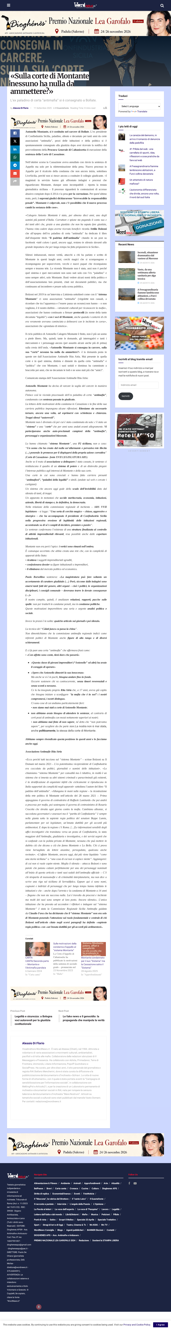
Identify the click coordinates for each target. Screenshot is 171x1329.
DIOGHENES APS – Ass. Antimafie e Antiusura (56, 1235)
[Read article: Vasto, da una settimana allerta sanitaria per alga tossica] (126, 274)
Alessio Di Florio (20, 108)
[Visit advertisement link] (85, 23)
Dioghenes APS (109, 1188)
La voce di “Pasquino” (87, 1209)
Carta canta (60, 1188)
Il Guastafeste (62, 108)
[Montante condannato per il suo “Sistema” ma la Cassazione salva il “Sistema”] (93, 949)
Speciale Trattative (107, 1219)
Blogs (60, 1230)
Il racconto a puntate (44, 1204)
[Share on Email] (15, 174)
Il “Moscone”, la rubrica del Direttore (51, 1198)
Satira (52, 1219)
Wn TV (104, 1224)
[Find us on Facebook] (129, 1184)
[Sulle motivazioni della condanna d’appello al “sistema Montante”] (67, 959)
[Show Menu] (8, 5)
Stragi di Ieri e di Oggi (53, 1224)
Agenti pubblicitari (74, 1230)
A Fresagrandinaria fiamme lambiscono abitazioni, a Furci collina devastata (144, 170)
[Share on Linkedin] (15, 149)
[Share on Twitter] (15, 141)
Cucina (84, 1188)
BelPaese (38, 1188)
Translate (142, 111)
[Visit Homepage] (85, 5)
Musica (94, 1214)
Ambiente (65, 1183)
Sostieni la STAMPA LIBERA (105, 1240)
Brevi (49, 1188)
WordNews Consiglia (44, 1230)
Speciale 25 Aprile (85, 1219)
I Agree (160, 1324)
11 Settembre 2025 (43, 108)
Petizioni (106, 1214)
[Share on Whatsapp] (15, 158)
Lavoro (105, 1209)
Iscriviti (126, 396)
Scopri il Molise (66, 1219)
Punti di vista (40, 1219)
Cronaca (74, 1188)
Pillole (116, 1214)
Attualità (115, 1183)
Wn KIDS (94, 1224)
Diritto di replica (41, 1193)
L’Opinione (98, 1204)
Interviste (61, 1204)
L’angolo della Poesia (80, 1204)
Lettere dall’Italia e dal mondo (48, 1214)
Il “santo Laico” (79, 1198)
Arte (106, 1183)
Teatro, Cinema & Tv (76, 1224)
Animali (77, 1183)
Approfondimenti (92, 1183)
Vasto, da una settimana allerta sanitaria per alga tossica (147, 274)
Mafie (85, 1214)
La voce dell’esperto (64, 1209)
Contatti (110, 1230)
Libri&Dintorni (71, 1214)
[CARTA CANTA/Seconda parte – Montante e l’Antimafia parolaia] (37, 949)
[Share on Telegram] (15, 166)
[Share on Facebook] (15, 133)
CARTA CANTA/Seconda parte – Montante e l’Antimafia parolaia (37, 963)
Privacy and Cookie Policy (136, 1324)
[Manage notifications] (38, 1307)
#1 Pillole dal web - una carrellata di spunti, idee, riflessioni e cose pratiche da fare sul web (144, 154)
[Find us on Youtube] (135, 1184)
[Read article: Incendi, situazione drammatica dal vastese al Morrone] (126, 257)
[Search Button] (162, 5)
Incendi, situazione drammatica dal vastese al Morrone (148, 255)
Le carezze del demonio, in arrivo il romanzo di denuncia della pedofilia (145, 139)
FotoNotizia (88, 1193)
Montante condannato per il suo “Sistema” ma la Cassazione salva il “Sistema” (93, 963)
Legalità (115, 1209)
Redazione (84, 1240)
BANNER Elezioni (95, 1230)
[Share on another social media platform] (15, 182)
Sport (36, 1224)
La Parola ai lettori (42, 1209)
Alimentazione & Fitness (45, 1183)
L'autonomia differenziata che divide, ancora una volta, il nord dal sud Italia (144, 193)
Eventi (77, 1193)
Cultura (95, 1188)
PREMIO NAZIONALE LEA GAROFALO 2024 (54, 1240)
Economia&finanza (61, 1193)
